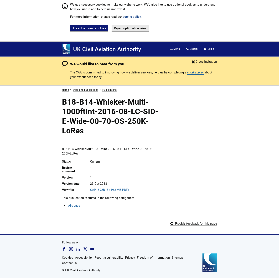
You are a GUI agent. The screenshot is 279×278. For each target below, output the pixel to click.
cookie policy (132, 17)
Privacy (130, 257)
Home (65, 89)
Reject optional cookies (130, 28)
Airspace (74, 205)
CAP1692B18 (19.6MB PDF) (109, 190)
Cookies (67, 257)
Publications (109, 89)
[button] (204, 61)
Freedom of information (153, 257)
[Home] (66, 49)
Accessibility (84, 257)
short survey (195, 72)
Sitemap (177, 257)
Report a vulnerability (108, 257)
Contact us (69, 263)
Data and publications (85, 89)
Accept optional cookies (89, 28)
